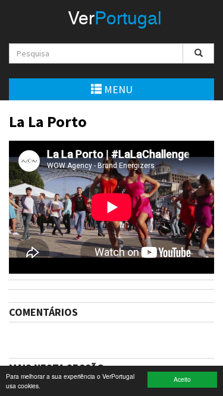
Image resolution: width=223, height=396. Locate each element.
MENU (117, 89)
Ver (115, 19)
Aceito (182, 379)
